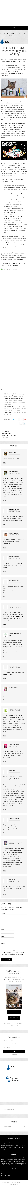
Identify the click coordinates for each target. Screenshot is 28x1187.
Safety (9, 433)
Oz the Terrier (12, 606)
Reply (4, 462)
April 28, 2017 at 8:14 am (14, 473)
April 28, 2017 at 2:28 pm (14, 667)
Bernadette (12, 472)
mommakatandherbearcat (16, 633)
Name (3, 929)
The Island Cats (13, 709)
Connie (11, 880)
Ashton (10, 435)
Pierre (14, 435)
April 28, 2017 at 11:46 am (15, 637)
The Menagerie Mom (14, 842)
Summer (11, 452)
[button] (14, 28)
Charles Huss (12, 533)
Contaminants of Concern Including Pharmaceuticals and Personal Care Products (14, 402)
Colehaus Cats (13, 557)
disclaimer (20, 1165)
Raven (10, 770)
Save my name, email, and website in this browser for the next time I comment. (12, 954)
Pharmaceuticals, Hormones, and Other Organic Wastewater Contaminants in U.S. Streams (15, 408)
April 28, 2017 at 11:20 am (15, 607)
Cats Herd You (14, 11)
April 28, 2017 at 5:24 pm (14, 710)
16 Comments (5, 437)
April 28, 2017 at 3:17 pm (14, 689)
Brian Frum (12, 666)
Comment (4, 913)
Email (3, 936)
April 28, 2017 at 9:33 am (14, 534)
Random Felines (13, 509)
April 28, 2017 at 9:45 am (14, 558)
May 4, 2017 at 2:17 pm (14, 881)
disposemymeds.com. (10, 214)
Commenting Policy (6, 1175)
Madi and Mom (12, 580)
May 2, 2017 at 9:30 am (14, 843)
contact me (12, 1145)
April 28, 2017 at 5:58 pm (14, 746)
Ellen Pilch (12, 687)
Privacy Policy (14, 1054)
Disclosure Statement (6, 1172)
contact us (15, 1023)
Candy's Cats (6, 979)
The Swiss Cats (13, 818)
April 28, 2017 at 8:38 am (14, 511)
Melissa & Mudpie (13, 745)
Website (3, 943)
